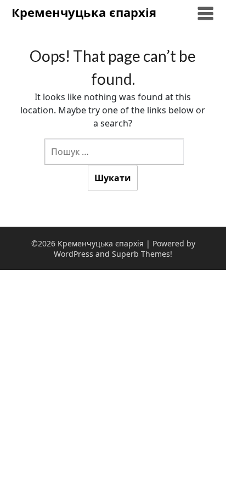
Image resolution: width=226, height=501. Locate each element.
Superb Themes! (142, 254)
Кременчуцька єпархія (84, 12)
